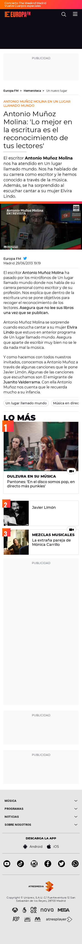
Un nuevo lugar (56, 90)
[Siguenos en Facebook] (47, 866)
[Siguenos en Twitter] (61, 866)
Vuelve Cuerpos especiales (23, 6)
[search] (64, 14)
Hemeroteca (33, 90)
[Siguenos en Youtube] (6, 866)
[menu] (75, 13)
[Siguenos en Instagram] (34, 866)
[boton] (59, 801)
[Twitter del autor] (25, 259)
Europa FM (11, 90)
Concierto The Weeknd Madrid (25, 3)
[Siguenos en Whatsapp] (75, 866)
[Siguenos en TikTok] (20, 866)
